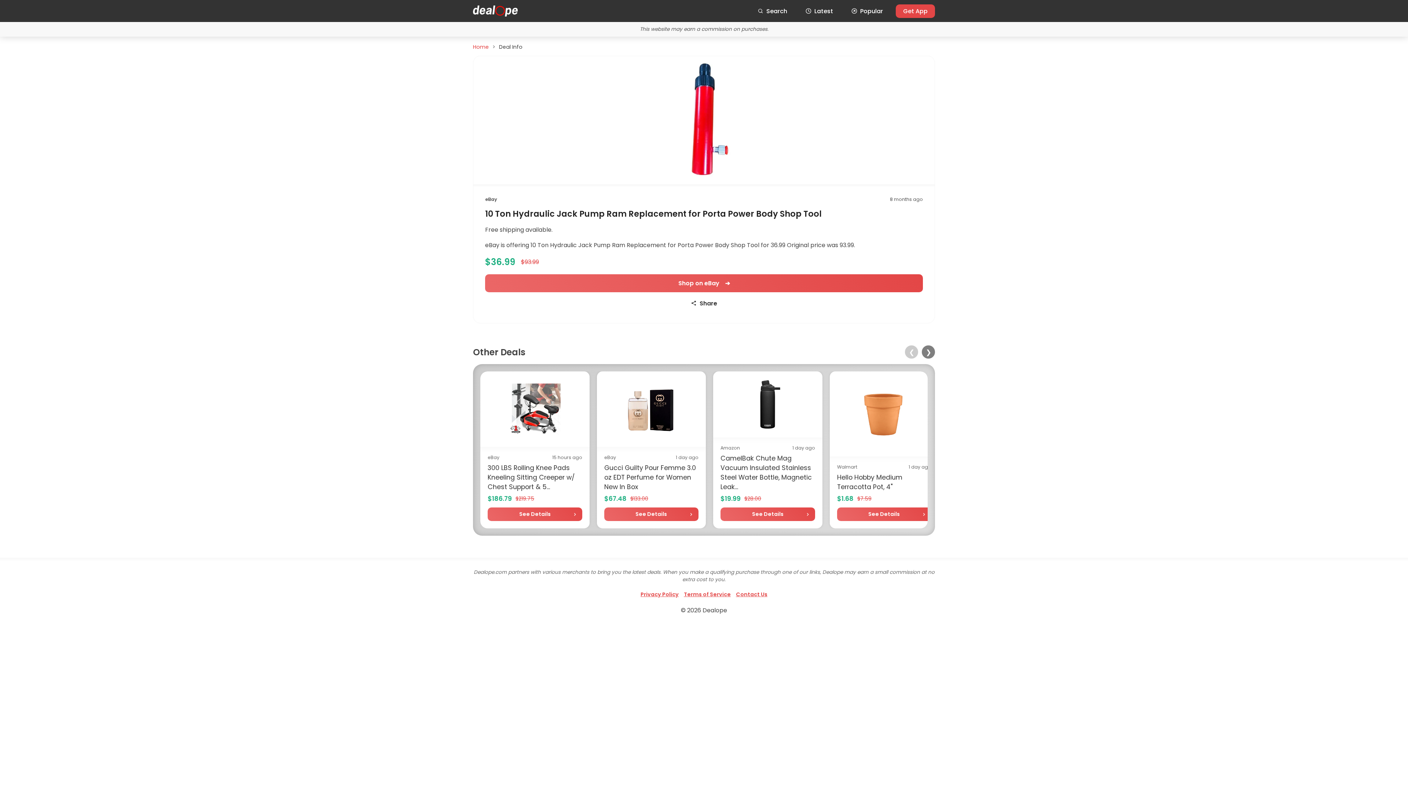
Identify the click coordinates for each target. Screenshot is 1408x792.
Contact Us (751, 594)
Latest (823, 11)
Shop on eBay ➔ (704, 283)
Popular (871, 11)
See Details (535, 514)
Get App (915, 11)
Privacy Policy (660, 594)
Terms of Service (707, 594)
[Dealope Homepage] (495, 11)
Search (776, 11)
